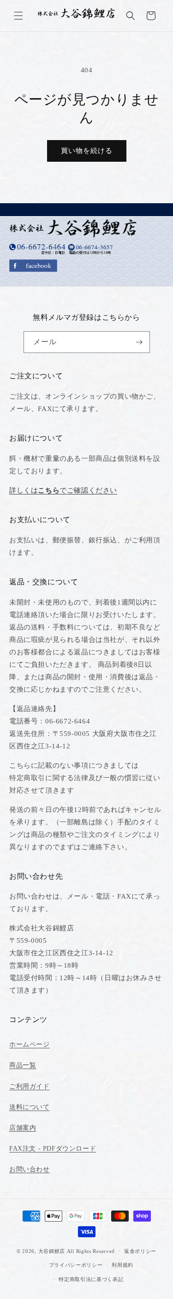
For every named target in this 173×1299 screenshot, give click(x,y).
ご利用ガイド (29, 1086)
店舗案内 (22, 1127)
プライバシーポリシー (76, 1265)
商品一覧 (22, 1065)
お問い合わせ (29, 1169)
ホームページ (29, 1044)
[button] (18, 16)
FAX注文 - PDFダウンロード (52, 1148)
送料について (29, 1107)
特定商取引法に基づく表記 (91, 1279)
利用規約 (122, 1265)
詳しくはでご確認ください (63, 490)
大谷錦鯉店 (52, 1250)
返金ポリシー (140, 1251)
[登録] (139, 342)
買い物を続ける (87, 150)
